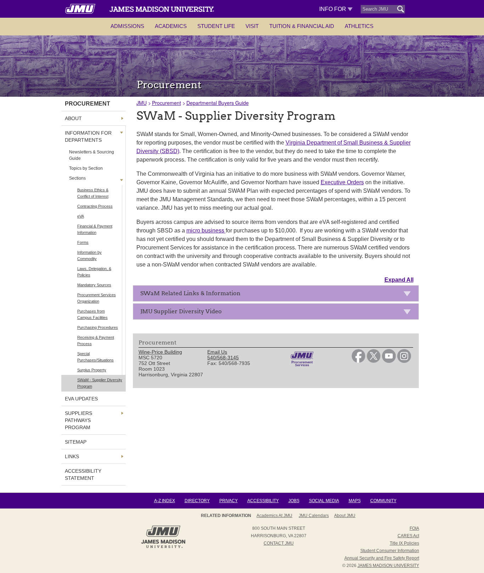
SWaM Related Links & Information (190, 293)
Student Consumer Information (389, 550)
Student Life (216, 26)
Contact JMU (279, 543)
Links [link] (72, 456)
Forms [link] (83, 242)
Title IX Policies (404, 543)
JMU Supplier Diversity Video (181, 311)
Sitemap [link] (75, 442)
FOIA (414, 528)
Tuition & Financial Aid (301, 26)
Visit (252, 26)
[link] (358, 361)
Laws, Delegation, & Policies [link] (94, 271)
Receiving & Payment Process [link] (95, 340)
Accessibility (263, 500)
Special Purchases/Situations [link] (95, 357)
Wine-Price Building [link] (160, 352)
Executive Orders (342, 182)
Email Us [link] (217, 352)
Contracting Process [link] (95, 206)
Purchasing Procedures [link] (97, 327)
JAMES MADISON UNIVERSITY (388, 565)
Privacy (228, 500)
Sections (77, 178)
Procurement (166, 102)
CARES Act (408, 535)
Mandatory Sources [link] (94, 285)
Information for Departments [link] (88, 136)
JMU (141, 102)
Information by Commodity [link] (89, 255)
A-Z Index (164, 500)
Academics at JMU (274, 515)
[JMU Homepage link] (163, 547)
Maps (355, 500)
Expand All (398, 280)
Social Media (324, 500)
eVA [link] (80, 216)
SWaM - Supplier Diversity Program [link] (99, 383)
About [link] (73, 118)
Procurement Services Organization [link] (96, 298)
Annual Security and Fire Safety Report (381, 558)
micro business (206, 230)
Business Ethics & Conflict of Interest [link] (92, 193)
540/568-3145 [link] (223, 357)
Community (383, 500)
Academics (171, 26)
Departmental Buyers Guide (217, 102)
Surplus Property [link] (91, 370)
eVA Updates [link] (81, 398)
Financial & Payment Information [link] (94, 229)
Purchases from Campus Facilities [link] (92, 314)
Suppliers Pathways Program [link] (78, 420)
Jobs (293, 500)
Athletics (359, 26)
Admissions (127, 26)
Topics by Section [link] (86, 168)
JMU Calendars (314, 515)
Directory (197, 500)
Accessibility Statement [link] (83, 474)
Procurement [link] (87, 104)
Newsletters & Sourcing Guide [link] (91, 155)
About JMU (344, 515)
